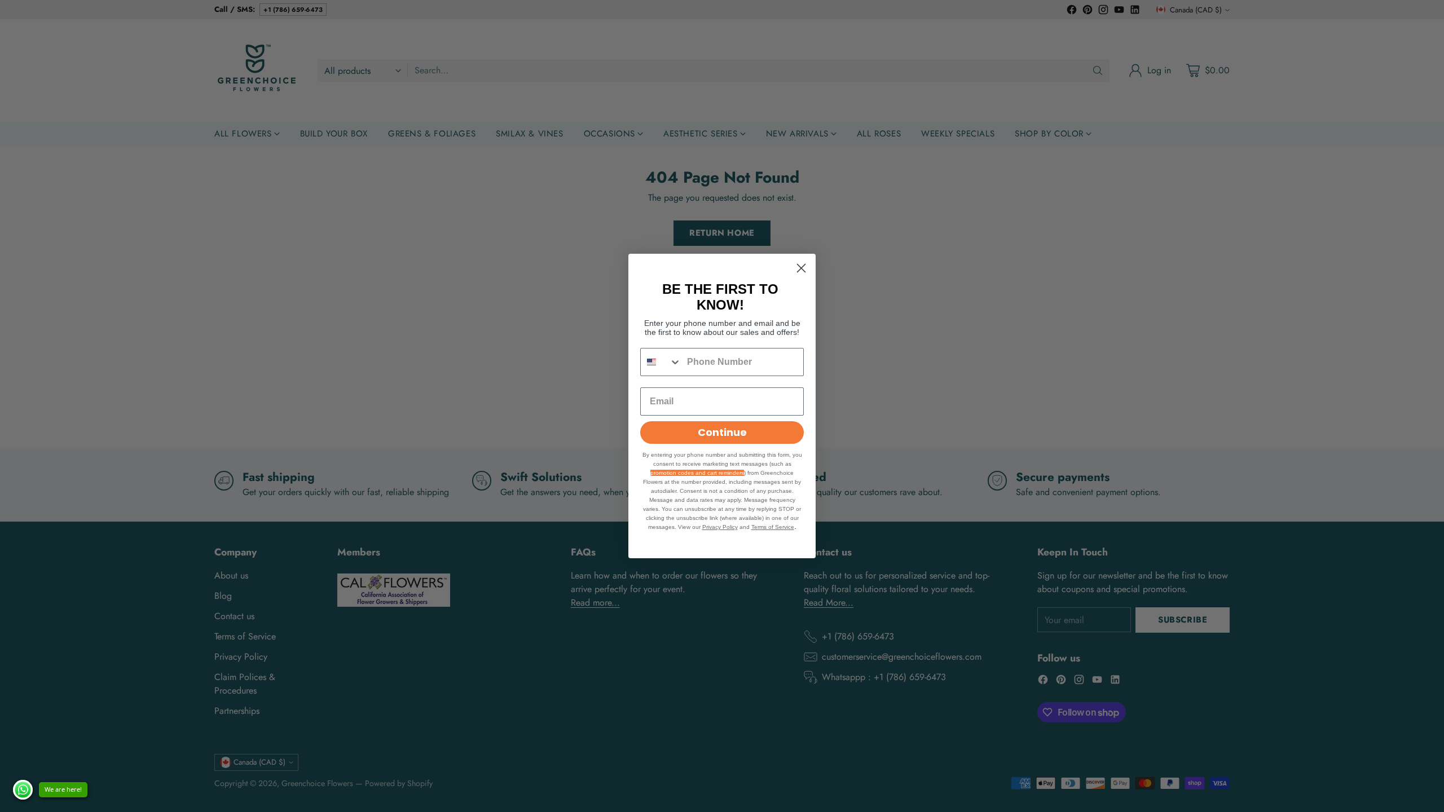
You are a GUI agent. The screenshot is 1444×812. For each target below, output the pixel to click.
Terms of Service (772, 527)
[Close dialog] (801, 268)
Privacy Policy (720, 527)
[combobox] (661, 362)
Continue (722, 432)
